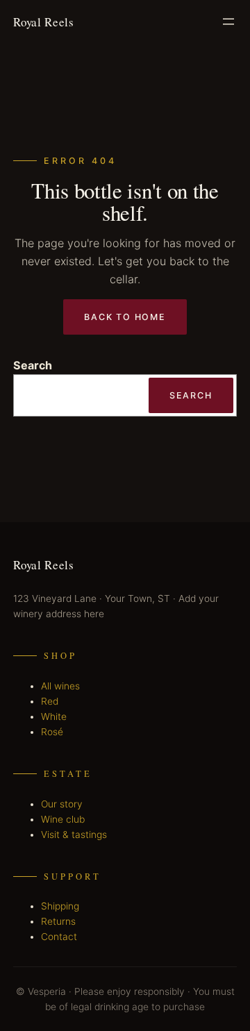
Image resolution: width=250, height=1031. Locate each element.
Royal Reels (43, 22)
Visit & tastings (74, 834)
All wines (60, 685)
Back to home (124, 317)
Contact (59, 936)
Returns (58, 921)
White (54, 716)
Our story (62, 804)
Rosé (52, 731)
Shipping (60, 906)
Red (49, 701)
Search (32, 365)
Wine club (63, 819)
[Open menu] (228, 21)
